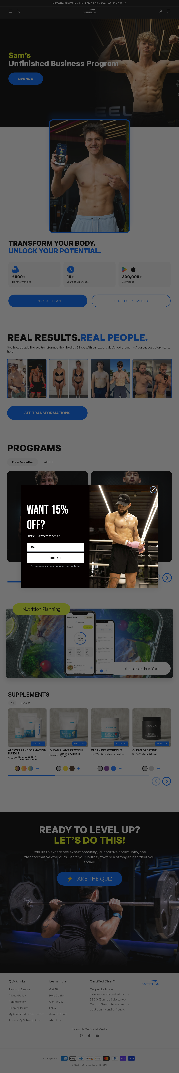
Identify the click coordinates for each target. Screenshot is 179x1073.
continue (55, 558)
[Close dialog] (153, 490)
